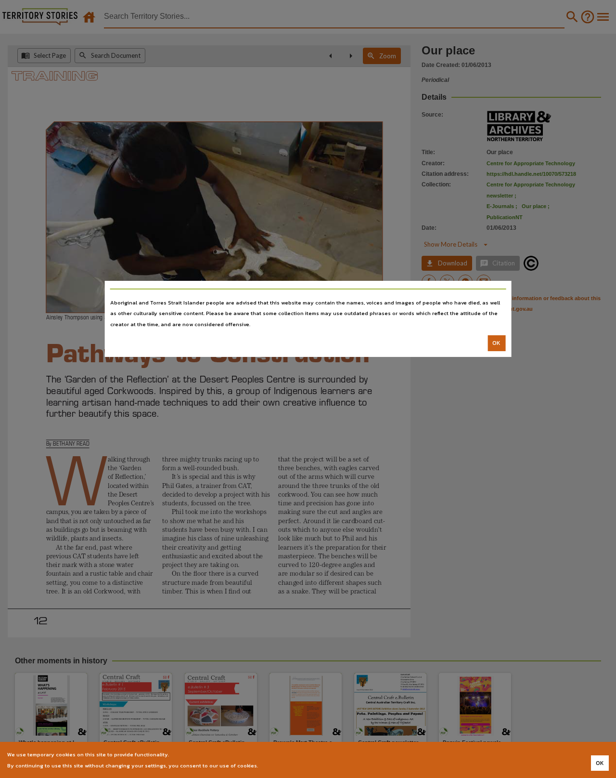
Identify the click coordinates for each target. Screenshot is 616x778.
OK (496, 343)
